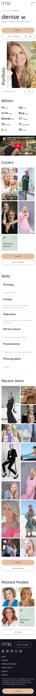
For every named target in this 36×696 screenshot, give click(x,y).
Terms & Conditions (9, 664)
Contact (4, 660)
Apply (3, 657)
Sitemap (4, 675)
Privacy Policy (7, 668)
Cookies (4, 671)
